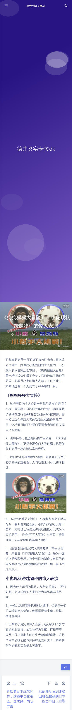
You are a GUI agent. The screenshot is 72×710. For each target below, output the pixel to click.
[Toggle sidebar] (6, 6)
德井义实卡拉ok (36, 6)
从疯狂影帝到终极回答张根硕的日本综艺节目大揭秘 (52, 696)
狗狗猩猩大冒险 (37, 339)
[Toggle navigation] (66, 6)
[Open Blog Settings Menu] (63, 700)
